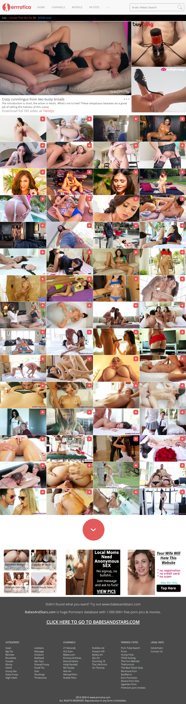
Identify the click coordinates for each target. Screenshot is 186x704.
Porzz (124, 651)
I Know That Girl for (22, 17)
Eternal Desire (70, 661)
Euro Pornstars (129, 677)
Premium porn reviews (133, 687)
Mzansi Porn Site (130, 681)
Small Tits (39, 667)
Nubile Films (69, 677)
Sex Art (96, 658)
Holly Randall (70, 664)
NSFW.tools (45, 17)
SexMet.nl (126, 674)
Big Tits (9, 651)
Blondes (9, 654)
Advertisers (157, 648)
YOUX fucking (128, 658)
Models (77, 7)
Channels (58, 7)
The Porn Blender (130, 661)
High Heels (11, 677)
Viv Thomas (98, 667)
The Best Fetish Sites (132, 667)
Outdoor (39, 654)
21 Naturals (69, 648)
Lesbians (39, 648)
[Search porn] (180, 7)
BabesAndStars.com (40, 612)
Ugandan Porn (129, 684)
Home (41, 7)
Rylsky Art (97, 654)
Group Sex (11, 671)
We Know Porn (129, 671)
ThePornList (127, 664)
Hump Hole (127, 654)
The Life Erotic (99, 664)
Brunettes (10, 658)
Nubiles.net (98, 648)
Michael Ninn (70, 674)
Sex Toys (39, 661)
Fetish (8, 667)
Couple (9, 661)
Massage (39, 651)
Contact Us (157, 651)
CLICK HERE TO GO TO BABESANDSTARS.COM (93, 622)
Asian (8, 648)
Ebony (8, 664)
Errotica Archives (72, 658)
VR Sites (94, 7)
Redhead (39, 658)
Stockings (39, 674)
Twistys (48, 111)
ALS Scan (68, 651)
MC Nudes (68, 667)
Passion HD (98, 651)
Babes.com (69, 654)
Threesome (40, 677)
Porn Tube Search (130, 648)
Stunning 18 (98, 661)
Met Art (67, 671)
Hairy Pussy (11, 674)
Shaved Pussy (41, 664)
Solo (36, 671)
